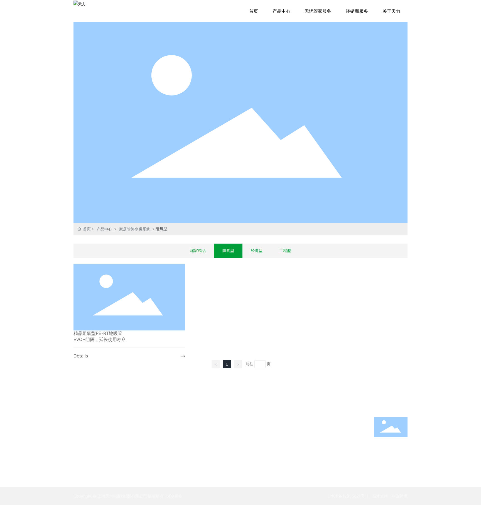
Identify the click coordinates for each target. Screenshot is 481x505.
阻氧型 (228, 250)
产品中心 (104, 229)
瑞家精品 (198, 250)
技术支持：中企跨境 (390, 496)
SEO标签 (174, 496)
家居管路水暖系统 (134, 229)
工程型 (285, 250)
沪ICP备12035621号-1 (348, 496)
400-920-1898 (391, 450)
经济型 (256, 250)
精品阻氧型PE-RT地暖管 (97, 333)
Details (80, 356)
